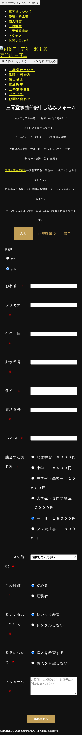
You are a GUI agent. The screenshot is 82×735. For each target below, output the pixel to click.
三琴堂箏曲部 (18, 31)
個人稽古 (15, 21)
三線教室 (15, 26)
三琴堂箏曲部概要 (15, 170)
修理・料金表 (18, 16)
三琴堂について (20, 11)
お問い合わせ (18, 40)
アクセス (15, 35)
